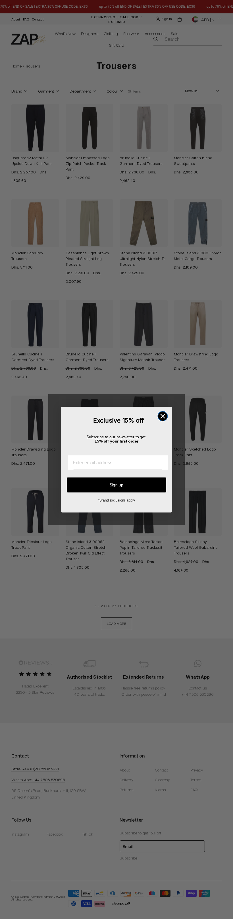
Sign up (117, 484)
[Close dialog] (162, 416)
